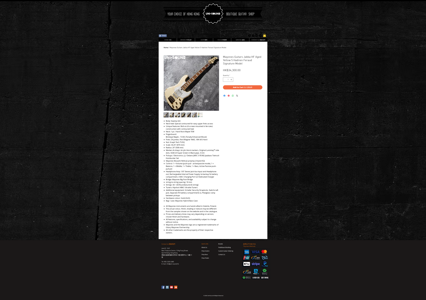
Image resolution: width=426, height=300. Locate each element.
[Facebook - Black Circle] (249, 35)
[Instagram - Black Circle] (253, 35)
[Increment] (231, 79)
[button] (264, 35)
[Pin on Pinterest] (228, 95)
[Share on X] (237, 95)
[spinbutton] (228, 79)
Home (166, 48)
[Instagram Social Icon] (167, 287)
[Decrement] (224, 79)
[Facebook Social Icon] (163, 287)
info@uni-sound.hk (173, 264)
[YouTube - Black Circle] (256, 35)
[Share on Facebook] (224, 95)
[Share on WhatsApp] (233, 95)
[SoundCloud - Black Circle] (260, 35)
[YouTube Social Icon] (171, 287)
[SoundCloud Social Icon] (175, 287)
